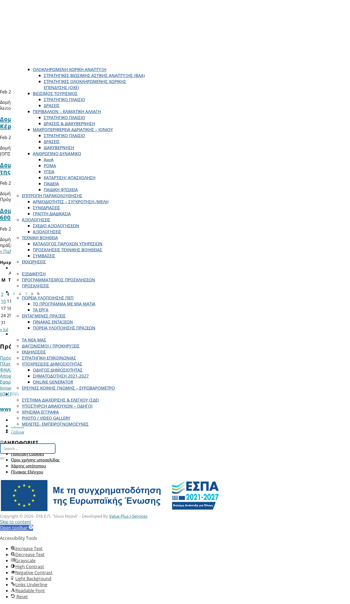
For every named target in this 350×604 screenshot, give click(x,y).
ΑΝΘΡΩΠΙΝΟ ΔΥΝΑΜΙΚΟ (57, 153)
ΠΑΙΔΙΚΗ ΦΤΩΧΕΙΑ (61, 189)
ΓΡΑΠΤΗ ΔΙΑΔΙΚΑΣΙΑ (52, 213)
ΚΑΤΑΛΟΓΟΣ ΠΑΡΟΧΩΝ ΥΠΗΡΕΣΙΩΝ (68, 243)
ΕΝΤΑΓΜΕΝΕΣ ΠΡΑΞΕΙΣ (44, 316)
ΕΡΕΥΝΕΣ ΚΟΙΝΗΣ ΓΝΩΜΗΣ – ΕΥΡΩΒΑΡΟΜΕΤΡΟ (68, 388)
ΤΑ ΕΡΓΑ (40, 310)
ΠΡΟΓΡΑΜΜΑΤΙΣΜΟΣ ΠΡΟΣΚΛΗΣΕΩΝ (58, 279)
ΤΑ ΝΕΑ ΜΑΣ (34, 340)
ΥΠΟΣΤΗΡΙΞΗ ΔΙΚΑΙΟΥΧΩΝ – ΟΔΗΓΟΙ (57, 406)
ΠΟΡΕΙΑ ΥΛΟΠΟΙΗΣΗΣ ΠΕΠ (48, 297)
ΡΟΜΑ (50, 165)
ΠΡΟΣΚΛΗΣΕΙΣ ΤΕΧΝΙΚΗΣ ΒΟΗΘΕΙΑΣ (67, 249)
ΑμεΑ (49, 159)
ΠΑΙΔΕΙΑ (51, 183)
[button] (16, 528)
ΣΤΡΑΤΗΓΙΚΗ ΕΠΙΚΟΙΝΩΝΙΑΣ (49, 358)
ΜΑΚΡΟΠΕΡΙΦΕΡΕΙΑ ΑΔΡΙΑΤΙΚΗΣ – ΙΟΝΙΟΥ (73, 129)
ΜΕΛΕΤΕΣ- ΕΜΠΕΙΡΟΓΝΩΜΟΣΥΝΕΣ (55, 424)
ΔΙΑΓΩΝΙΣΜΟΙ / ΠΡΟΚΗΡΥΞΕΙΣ (51, 346)
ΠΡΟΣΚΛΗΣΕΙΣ (24, 267)
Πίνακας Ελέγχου (27, 472)
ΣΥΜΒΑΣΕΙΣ (44, 255)
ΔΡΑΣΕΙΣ (52, 105)
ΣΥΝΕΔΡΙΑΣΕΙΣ (46, 207)
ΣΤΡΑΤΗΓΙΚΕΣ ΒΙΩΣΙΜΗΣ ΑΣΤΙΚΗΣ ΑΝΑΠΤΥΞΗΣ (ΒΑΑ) (94, 75)
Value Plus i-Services (128, 516)
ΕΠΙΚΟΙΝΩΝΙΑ (24, 430)
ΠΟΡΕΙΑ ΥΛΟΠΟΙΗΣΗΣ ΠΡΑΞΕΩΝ (64, 328)
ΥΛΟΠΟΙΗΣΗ (23, 291)
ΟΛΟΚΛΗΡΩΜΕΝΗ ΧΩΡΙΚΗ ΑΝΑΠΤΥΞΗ (69, 69)
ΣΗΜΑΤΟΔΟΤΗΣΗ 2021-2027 (61, 376)
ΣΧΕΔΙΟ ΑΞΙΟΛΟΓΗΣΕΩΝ (56, 225)
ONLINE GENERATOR (53, 382)
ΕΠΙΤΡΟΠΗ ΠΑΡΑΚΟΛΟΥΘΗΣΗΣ (52, 195)
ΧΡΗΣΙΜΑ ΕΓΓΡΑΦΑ (40, 412)
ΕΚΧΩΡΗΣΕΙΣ (34, 261)
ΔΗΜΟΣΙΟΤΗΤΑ (25, 334)
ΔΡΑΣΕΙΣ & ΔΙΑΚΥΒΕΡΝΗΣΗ (69, 123)
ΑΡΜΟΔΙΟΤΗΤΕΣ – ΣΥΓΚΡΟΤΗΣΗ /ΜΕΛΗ (71, 201)
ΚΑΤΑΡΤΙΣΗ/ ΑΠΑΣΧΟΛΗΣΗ (69, 177)
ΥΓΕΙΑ (49, 171)
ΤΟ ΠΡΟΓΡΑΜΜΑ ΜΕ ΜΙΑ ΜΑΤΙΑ (64, 304)
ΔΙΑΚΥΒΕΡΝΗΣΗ (59, 147)
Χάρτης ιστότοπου (28, 466)
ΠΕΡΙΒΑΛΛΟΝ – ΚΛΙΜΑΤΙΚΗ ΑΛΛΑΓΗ (67, 111)
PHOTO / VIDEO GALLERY (46, 418)
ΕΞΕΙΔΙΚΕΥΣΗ (34, 273)
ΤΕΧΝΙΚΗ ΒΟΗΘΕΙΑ (40, 237)
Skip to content (15, 522)
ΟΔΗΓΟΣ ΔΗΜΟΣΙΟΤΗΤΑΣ (58, 370)
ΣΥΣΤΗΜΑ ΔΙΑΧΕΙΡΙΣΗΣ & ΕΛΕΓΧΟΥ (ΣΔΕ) (60, 400)
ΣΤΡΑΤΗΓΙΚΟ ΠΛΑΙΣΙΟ (64, 99)
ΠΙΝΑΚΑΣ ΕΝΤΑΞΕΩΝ (53, 322)
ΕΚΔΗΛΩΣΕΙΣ (34, 352)
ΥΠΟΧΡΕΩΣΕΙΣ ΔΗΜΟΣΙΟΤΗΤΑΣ (52, 364)
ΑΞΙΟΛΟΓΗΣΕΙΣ (36, 219)
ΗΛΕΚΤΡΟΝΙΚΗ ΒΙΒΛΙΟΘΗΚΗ (38, 394)
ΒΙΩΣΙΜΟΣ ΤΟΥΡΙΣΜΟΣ (55, 93)
